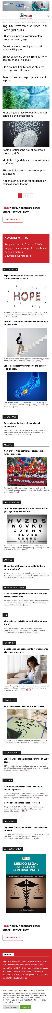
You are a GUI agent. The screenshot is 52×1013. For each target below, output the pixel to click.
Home (5, 22)
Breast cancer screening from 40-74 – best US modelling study (25, 58)
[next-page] (31, 195)
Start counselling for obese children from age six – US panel (23, 68)
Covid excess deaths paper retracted (22, 803)
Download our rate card (18, 255)
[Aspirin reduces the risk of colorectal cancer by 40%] (26, 134)
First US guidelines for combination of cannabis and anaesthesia (25, 114)
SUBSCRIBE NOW (12, 219)
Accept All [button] (25, 1007)
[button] (4, 16)
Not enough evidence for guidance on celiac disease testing (24, 182)
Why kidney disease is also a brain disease (24, 706)
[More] (14, 316)
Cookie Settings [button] (11, 1007)
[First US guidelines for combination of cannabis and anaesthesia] (26, 98)
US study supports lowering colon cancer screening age (22, 38)
